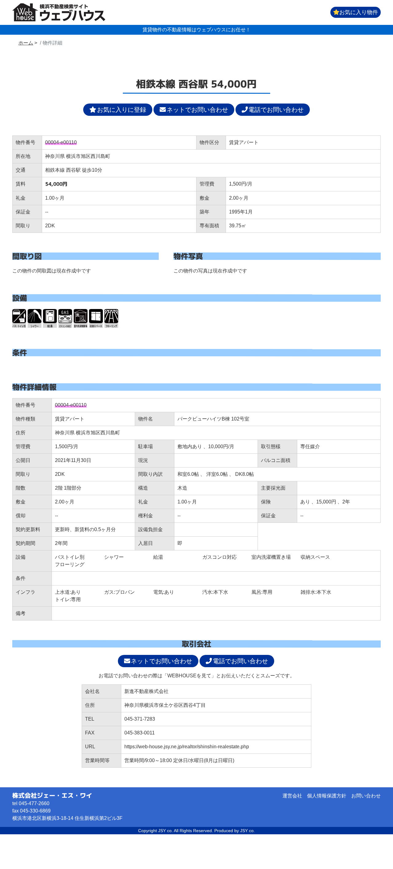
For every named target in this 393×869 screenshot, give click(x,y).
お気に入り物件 (358, 12)
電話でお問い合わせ (276, 109)
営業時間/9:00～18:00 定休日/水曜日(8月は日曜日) (179, 760)
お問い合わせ (366, 795)
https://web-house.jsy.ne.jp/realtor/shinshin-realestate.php (186, 746)
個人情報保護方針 (326, 795)
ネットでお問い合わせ (197, 109)
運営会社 (292, 795)
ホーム (25, 42)
